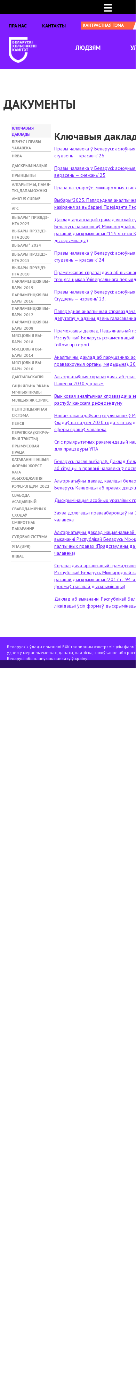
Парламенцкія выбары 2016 (31, 296)
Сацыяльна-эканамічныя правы (31, 387)
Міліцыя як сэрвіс (30, 400)
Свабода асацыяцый (24, 496)
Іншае (18, 556)
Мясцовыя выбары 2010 (27, 364)
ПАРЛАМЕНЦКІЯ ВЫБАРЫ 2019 (31, 282)
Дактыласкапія (27, 376)
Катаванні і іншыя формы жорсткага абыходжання (30, 460)
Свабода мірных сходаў (29, 510)
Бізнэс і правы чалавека (26, 143)
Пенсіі (18, 423)
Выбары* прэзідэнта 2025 (30, 218)
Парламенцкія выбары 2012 (31, 309)
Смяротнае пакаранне (23, 523)
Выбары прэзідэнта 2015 (29, 255)
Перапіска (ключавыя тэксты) (30, 433)
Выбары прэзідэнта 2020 (29, 232)
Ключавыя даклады (31, 129)
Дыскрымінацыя (29, 165)
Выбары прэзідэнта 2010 (29, 269)
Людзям (88, 48)
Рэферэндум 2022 (30, 486)
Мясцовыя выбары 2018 (27, 336)
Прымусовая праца (25, 447)
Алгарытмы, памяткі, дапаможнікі (31, 185)
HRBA (17, 155)
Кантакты (54, 26)
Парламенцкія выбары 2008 (31, 323)
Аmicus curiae (26, 198)
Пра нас (18, 26)
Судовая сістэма (29, 536)
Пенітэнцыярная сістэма (29, 410)
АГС (15, 208)
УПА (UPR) (21, 546)
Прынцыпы (24, 175)
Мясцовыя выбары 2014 (27, 350)
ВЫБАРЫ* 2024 (26, 245)
